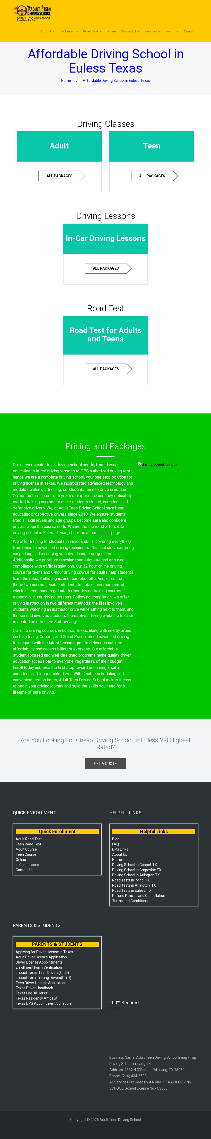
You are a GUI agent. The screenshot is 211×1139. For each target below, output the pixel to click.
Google (103, 532)
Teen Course (26, 854)
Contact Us (24, 870)
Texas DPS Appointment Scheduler (44, 1003)
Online (111, 31)
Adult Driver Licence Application (41, 957)
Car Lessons (68, 31)
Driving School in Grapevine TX (136, 870)
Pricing (170, 31)
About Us (47, 31)
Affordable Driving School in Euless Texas (116, 80)
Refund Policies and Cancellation (138, 896)
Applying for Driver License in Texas (44, 952)
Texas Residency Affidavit (36, 998)
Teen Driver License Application (41, 983)
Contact (190, 31)
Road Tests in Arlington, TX (134, 885)
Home (66, 80)
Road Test (91, 31)
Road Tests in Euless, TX (132, 890)
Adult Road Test (29, 839)
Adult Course (26, 849)
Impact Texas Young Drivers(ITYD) (43, 978)
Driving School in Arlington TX (136, 875)
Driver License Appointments (39, 962)
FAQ (115, 844)
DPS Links (120, 849)
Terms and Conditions (130, 901)
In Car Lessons (27, 865)
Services (151, 31)
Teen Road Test (28, 844)
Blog (115, 839)
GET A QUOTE (105, 764)
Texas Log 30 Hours (31, 993)
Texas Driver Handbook (34, 988)
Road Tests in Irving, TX (131, 880)
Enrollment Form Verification (39, 967)
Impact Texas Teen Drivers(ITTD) (42, 972)
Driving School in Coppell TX (134, 865)
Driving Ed (129, 31)
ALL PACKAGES (60, 176)
